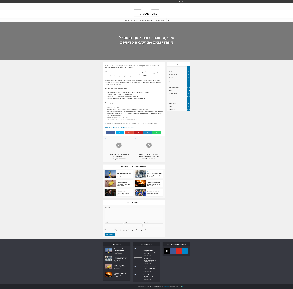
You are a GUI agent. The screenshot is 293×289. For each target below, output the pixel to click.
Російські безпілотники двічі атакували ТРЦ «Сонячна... (154, 175)
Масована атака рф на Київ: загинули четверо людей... (120, 275)
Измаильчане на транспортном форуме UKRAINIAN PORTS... (150, 260)
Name (107, 222)
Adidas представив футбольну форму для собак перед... (123, 184)
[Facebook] (173, 251)
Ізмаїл (133, 20)
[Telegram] (185, 251)
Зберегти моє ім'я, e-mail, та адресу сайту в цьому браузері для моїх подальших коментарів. (133, 230)
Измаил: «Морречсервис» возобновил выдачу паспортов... (149, 251)
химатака (131, 127)
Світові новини (160, 20)
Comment (107, 207)
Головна (126, 20)
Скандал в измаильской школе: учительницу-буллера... (150, 268)
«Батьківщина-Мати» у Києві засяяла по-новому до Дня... (124, 175)
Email (126, 222)
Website (146, 222)
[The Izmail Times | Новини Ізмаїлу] (146, 13)
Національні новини (145, 20)
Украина (124, 127)
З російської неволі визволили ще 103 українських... (153, 193)
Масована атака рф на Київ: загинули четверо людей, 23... (154, 184)
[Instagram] (167, 251)
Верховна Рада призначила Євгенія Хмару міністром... (123, 193)
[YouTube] (179, 251)
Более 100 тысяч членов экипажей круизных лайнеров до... (150, 276)
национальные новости (113, 127)
